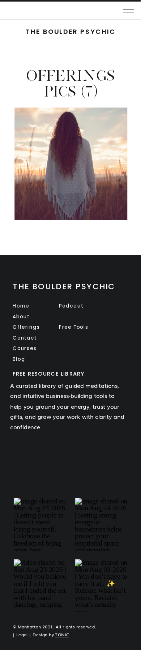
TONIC (62, 634)
